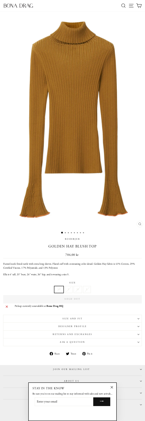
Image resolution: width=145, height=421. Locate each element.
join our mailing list (71, 369)
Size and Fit (72, 318)
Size (72, 282)
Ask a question (72, 342)
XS (59, 289)
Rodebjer (72, 239)
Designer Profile (72, 326)
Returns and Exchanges (72, 334)
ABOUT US (71, 381)
